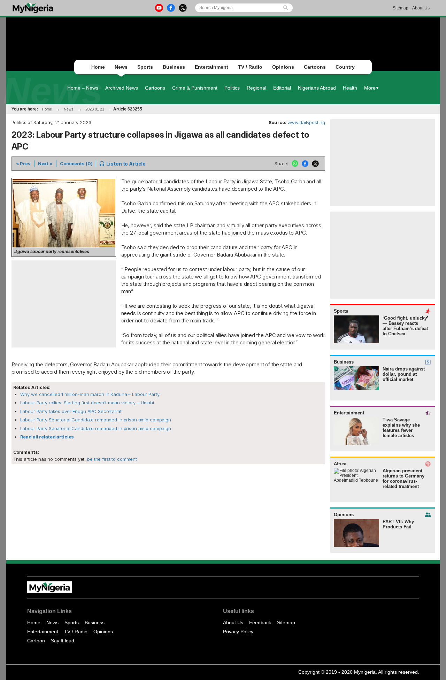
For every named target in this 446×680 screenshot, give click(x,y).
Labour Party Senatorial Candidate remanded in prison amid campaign (95, 419)
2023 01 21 (94, 109)
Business (174, 67)
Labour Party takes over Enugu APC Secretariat (71, 411)
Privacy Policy (238, 631)
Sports (145, 67)
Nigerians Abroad (317, 88)
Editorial (282, 88)
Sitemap (400, 8)
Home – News (82, 88)
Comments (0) (76, 163)
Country (345, 67)
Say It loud (62, 640)
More (370, 88)
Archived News (121, 88)
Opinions (283, 67)
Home (98, 67)
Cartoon (36, 640)
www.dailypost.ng (306, 122)
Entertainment (211, 67)
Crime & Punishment (194, 88)
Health (350, 88)
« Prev (23, 163)
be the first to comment (111, 459)
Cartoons (315, 67)
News (121, 67)
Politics (232, 88)
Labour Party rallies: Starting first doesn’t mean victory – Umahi (87, 402)
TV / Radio (250, 67)
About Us (421, 8)
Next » (45, 163)
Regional (256, 88)
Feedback (260, 622)
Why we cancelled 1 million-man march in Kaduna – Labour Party (90, 394)
